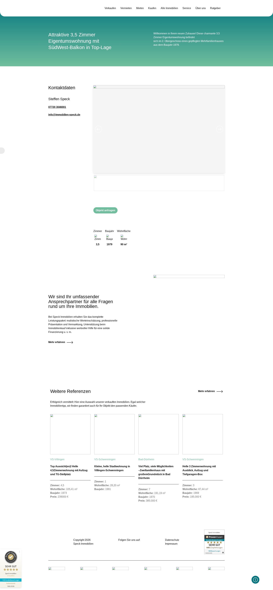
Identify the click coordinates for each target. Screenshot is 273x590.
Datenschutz (172, 540)
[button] (255, 580)
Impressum (171, 543)
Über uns (200, 8)
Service (186, 8)
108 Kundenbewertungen (10, 580)
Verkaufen (110, 8)
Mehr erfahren (206, 391)
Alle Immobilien (169, 8)
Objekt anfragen (105, 210)
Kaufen (152, 8)
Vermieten (126, 8)
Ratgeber (215, 8)
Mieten (140, 8)
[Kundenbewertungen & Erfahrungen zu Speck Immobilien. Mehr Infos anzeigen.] (214, 541)
